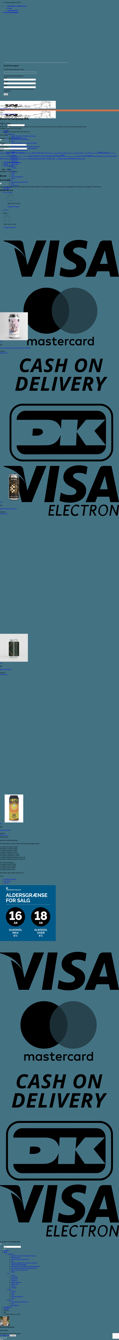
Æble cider (81, 159)
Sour (44, 158)
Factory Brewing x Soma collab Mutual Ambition (15, 348)
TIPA (53, 159)
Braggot (73, 153)
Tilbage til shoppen (13, 206)
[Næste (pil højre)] (2, 1339)
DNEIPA (106, 153)
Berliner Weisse (63, 153)
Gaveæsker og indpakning (19, 182)
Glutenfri (14, 161)
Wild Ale (74, 159)
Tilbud (13, 1275)
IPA (12, 141)
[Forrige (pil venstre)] (0, 1339)
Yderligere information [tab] (11, 162)
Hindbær (19, 156)
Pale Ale (95, 156)
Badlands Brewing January (8, 509)
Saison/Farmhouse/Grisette (20, 139)
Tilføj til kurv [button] (4, 353)
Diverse (9, 1300)
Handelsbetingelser (10, 879)
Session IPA (25, 159)
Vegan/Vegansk (16, 1282)
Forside (6, 131)
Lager (73, 156)
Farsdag (13, 168)
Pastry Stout (112, 156)
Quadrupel (13, 159)
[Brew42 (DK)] (3, 141)
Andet (9, 1289)
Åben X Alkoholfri (5, 669)
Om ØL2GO (8, 1307)
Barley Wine (37, 153)
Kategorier (10, 134)
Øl (6, 109)
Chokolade (85, 153)
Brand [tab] (6, 164)
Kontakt (6, 189)
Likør (12, 175)
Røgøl (13, 1272)
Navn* (6, 78)
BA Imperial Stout (15, 152)
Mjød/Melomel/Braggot (18, 1264)
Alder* (6, 85)
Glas (12, 184)
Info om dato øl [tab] (8, 166)
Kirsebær (70, 156)
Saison (20, 159)
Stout (48, 158)
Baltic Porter (28, 153)
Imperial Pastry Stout (37, 156)
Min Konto (7, 881)
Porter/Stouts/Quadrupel (19, 150)
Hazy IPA (13, 156)
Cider (13, 173)
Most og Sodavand (17, 177)
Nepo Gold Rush (5, 830)
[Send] (4, 1249)
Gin (8, 156)
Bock (69, 153)
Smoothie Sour (35, 158)
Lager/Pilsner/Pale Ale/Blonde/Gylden (23, 136)
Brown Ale (78, 153)
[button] (11, 12)
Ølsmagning (15, 185)
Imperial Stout (53, 156)
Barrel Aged (54, 153)
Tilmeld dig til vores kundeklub (13, 76)
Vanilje (56, 159)
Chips (13, 178)
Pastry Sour (103, 156)
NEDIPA (84, 156)
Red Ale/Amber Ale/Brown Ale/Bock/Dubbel (25, 146)
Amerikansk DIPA (18, 138)
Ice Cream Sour (24, 156)
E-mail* (6, 81)
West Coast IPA (64, 159)
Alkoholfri (3, 153)
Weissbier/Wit (16, 1257)
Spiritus (13, 1291)
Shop (5, 1252)
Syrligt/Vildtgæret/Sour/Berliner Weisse (24, 143)
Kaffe (66, 156)
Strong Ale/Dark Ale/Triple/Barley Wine (24, 1268)
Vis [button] (1, 341)
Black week (14, 164)
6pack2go (14, 1277)
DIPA (100, 152)
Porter (7, 159)
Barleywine (46, 153)
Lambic (77, 156)
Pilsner (2, 159)
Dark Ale (94, 153)
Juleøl (13, 1286)
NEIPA (90, 156)
